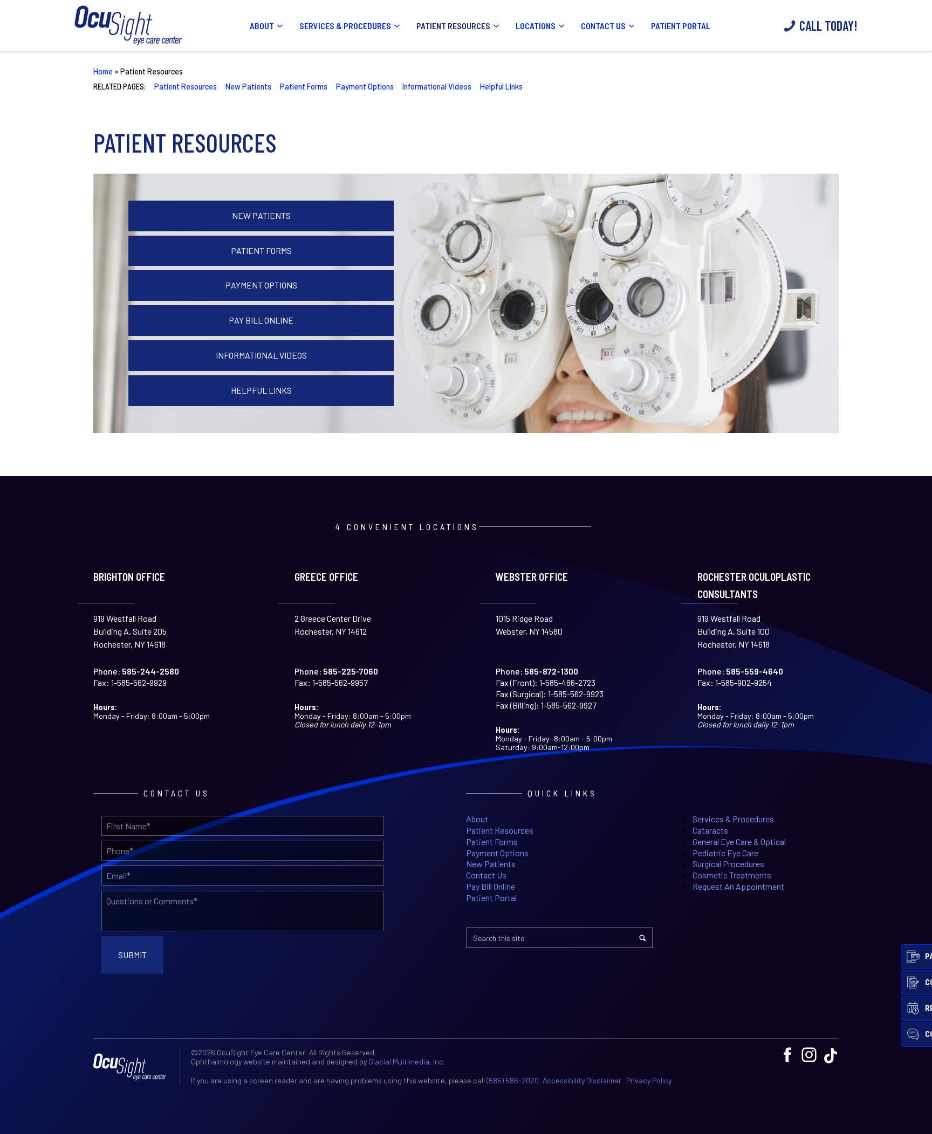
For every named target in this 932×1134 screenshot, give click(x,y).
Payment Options (365, 86)
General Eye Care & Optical (739, 841)
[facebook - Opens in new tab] (787, 1055)
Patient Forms (303, 86)
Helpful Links (501, 86)
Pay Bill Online (261, 320)
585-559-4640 (754, 671)
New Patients (248, 86)
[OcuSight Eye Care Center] (133, 1067)
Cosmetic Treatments (732, 875)
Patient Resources (453, 25)
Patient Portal (680, 25)
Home (103, 71)
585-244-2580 (150, 671)
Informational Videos (436, 86)
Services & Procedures (345, 25)
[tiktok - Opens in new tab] (831, 1055)
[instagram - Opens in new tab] (809, 1055)
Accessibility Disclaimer (582, 1080)
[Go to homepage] (128, 25)
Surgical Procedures (728, 863)
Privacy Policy (648, 1080)
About (262, 25)
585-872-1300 (551, 671)
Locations (536, 25)
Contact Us (603, 25)
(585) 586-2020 (512, 1080)
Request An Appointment (738, 886)
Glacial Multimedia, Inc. (407, 1061)
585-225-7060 (350, 671)
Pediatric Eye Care (725, 853)
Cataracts (710, 830)
